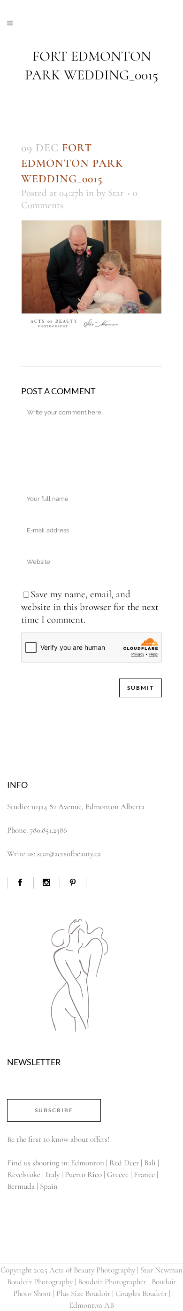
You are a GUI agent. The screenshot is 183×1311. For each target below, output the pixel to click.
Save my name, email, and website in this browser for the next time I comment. (90, 606)
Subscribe (54, 1110)
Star (116, 193)
